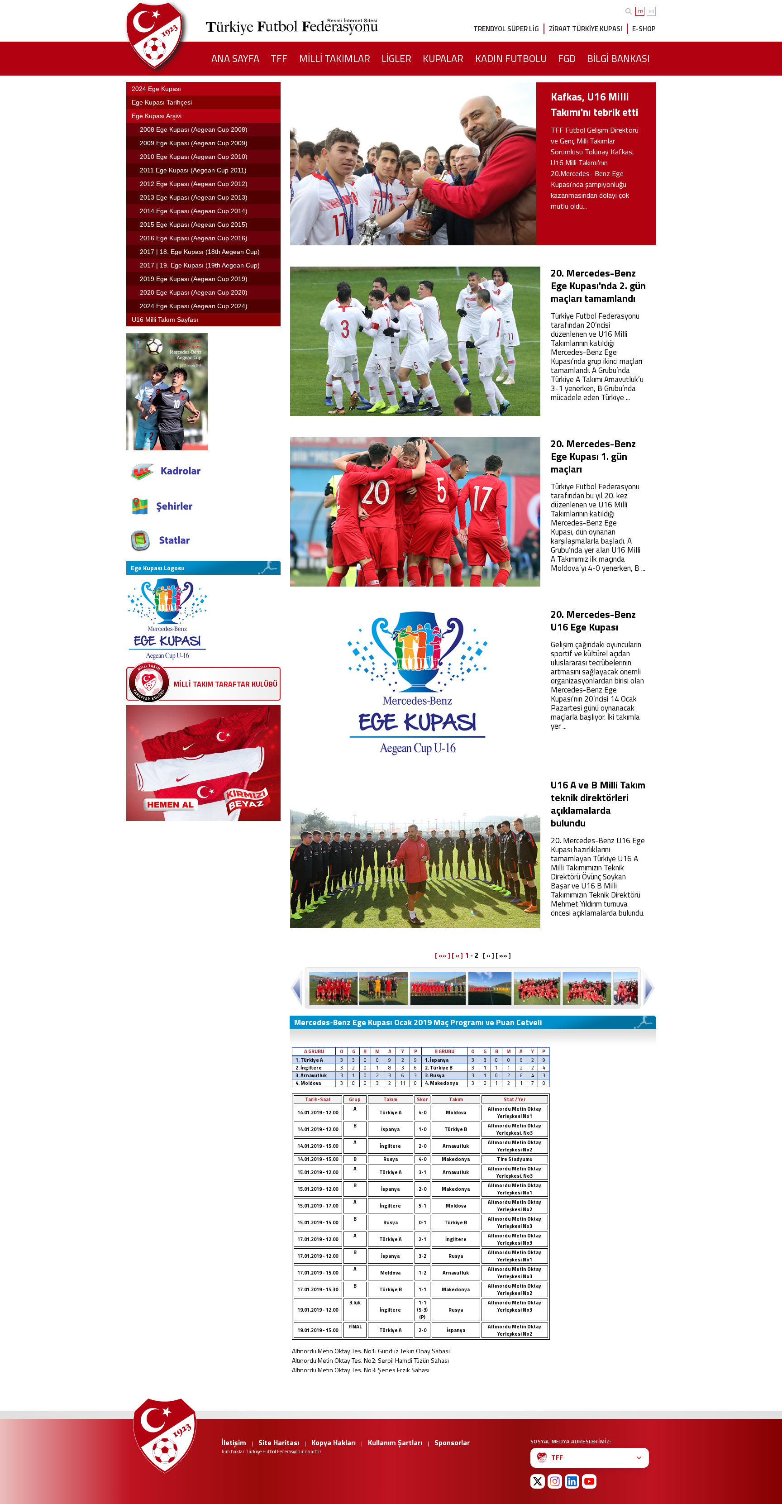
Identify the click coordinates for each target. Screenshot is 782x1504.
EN (651, 11)
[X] (537, 1481)
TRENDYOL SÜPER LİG (506, 29)
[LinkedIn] (572, 1481)
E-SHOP (644, 29)
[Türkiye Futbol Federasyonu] (169, 35)
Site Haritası (278, 1442)
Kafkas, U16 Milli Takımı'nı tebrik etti (595, 104)
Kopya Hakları (333, 1442)
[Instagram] (555, 1481)
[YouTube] (589, 1481)
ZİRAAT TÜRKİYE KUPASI (585, 29)
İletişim (233, 1442)
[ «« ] (442, 955)
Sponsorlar (452, 1442)
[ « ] (457, 955)
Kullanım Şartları (395, 1442)
